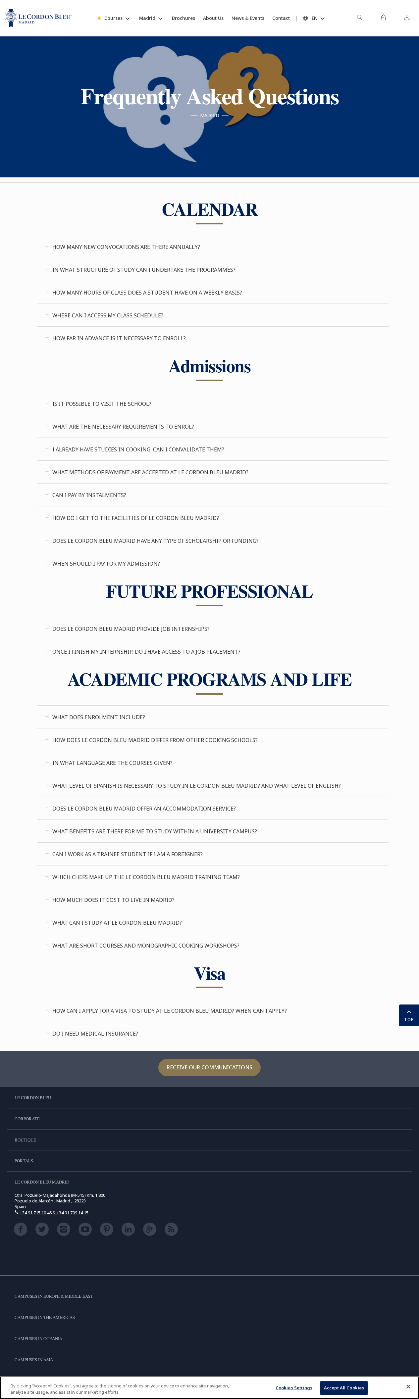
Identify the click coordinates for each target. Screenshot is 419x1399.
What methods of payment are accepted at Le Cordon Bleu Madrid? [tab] (150, 472)
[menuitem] (359, 18)
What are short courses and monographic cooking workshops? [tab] (145, 945)
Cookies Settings (294, 1388)
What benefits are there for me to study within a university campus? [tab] (154, 831)
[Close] (408, 1386)
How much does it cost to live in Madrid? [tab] (113, 900)
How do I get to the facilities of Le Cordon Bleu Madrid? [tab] (135, 518)
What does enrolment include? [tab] (98, 717)
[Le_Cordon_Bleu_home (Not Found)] (38, 18)
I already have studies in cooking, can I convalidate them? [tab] (138, 449)
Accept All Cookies (344, 1388)
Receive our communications (209, 1067)
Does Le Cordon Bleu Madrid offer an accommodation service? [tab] (144, 808)
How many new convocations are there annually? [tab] (126, 247)
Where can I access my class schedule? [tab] (107, 315)
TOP (409, 1019)
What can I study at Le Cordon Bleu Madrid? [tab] (117, 922)
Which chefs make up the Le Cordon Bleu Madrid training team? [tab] (146, 877)
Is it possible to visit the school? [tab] (101, 403)
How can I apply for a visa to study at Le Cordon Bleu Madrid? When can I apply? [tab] (169, 1010)
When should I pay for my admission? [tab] (106, 563)
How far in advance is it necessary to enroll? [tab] (119, 338)
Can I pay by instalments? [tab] (89, 495)
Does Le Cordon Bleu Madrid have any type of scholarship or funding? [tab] (155, 540)
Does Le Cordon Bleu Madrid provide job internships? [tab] (131, 628)
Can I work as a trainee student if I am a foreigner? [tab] (127, 854)
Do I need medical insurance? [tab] (95, 1033)
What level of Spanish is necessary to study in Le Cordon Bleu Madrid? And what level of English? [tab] (196, 785)
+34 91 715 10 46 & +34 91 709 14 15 (54, 1213)
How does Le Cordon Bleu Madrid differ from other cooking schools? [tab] (155, 740)
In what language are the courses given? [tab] (112, 763)
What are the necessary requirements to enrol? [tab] (123, 426)
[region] (209, 1387)
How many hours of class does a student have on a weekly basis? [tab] (147, 292)
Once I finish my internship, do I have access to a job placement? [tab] (146, 651)
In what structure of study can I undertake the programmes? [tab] (144, 269)
